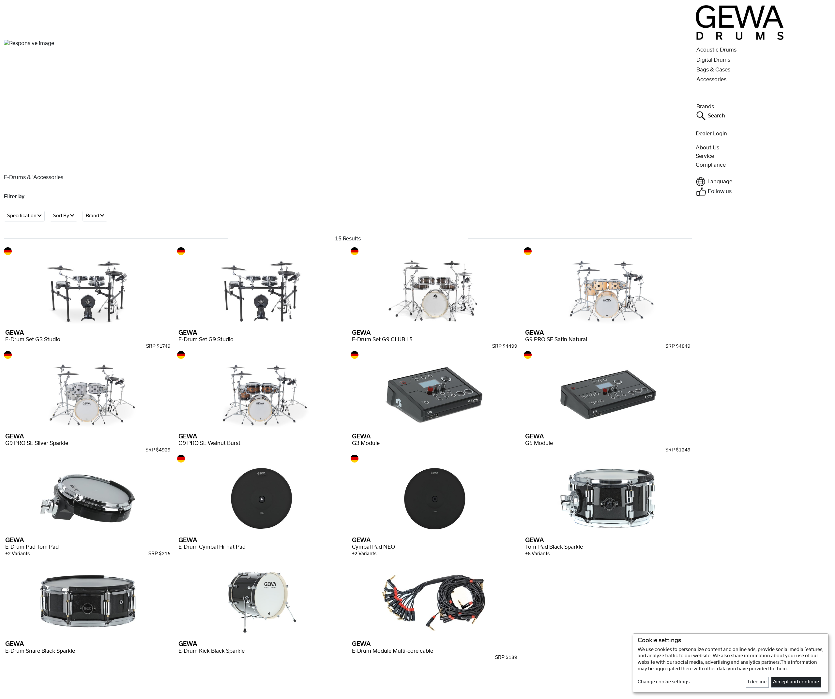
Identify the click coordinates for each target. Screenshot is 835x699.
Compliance (711, 165)
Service (705, 156)
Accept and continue (796, 682)
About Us (707, 147)
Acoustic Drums (716, 50)
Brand (93, 216)
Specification (22, 216)
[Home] (739, 22)
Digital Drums (713, 60)
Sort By (61, 216)
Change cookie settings (664, 682)
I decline (757, 682)
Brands (705, 106)
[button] (763, 182)
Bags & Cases (713, 69)
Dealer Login (711, 133)
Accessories (711, 79)
